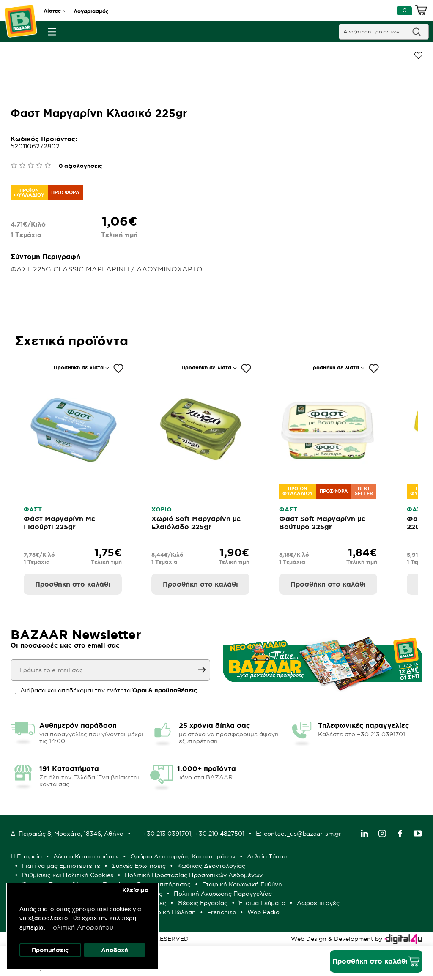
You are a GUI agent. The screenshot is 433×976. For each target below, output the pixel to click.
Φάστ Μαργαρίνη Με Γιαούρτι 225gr (59, 522)
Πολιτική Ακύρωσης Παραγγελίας (223, 893)
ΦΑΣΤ (33, 509)
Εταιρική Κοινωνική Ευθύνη (242, 884)
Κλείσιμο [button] (135, 890)
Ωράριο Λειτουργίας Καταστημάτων (183, 856)
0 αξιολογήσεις (80, 166)
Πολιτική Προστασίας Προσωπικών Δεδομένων (194, 875)
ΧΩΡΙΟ (161, 509)
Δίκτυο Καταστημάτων (86, 856)
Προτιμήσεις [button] (50, 950)
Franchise (221, 912)
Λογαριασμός (91, 11)
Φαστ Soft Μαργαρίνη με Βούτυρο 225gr (322, 522)
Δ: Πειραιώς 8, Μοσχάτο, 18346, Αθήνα (67, 833)
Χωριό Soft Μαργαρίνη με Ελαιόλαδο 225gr (196, 522)
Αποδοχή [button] (114, 950)
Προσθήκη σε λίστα (79, 367)
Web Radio (263, 912)
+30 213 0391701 (167, 833)
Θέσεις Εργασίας (202, 902)
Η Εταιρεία (26, 856)
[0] (421, 11)
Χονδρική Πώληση (169, 912)
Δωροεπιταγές (318, 902)
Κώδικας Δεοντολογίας (211, 865)
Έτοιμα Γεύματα (262, 902)
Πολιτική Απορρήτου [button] (80, 927)
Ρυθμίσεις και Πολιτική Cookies (67, 875)
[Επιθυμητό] (118, 369)
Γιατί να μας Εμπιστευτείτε (61, 865)
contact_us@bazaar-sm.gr (302, 833)
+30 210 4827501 (219, 833)
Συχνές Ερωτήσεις (139, 865)
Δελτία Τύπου (267, 856)
